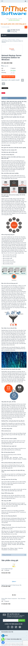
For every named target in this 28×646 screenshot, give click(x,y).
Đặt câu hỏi (5, 66)
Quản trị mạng (11, 39)
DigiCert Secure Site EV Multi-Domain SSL (11, 585)
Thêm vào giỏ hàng (8, 76)
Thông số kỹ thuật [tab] (6, 554)
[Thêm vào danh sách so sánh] (3, 83)
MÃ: (2, 68)
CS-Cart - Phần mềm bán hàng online (15, 645)
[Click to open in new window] (8, 627)
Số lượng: (3, 72)
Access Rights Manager (7, 568)
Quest (17, 39)
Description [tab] (5, 98)
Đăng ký (21, 620)
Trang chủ (4, 39)
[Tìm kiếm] (26, 27)
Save (4, 93)
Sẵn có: (3, 70)
